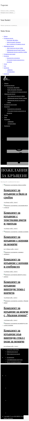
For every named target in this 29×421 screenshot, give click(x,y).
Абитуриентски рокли (13, 354)
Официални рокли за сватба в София (17, 52)
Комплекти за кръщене (13, 58)
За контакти (10, 357)
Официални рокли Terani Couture (16, 50)
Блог (5, 66)
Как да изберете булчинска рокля (16, 44)
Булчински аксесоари (9, 54)
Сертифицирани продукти (14, 359)
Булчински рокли (8, 38)
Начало (6, 36)
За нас (5, 64)
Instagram (6, 68)
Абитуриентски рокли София (15, 48)
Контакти (6, 74)
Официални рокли (12, 352)
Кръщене (6, 56)
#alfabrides (10, 70)
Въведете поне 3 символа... (8, 10)
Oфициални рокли (9, 46)
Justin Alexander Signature (14, 42)
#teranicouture (11, 71)
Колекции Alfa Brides (12, 40)
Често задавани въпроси (14, 362)
